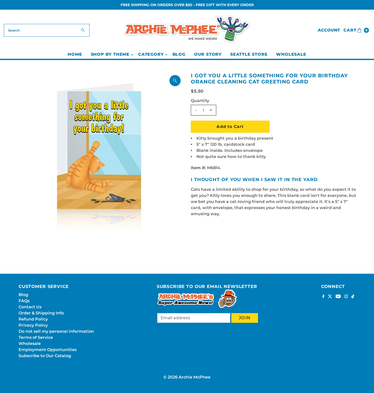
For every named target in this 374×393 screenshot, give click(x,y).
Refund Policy (33, 319)
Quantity (200, 100)
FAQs (24, 300)
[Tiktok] (352, 297)
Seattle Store (248, 54)
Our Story (208, 54)
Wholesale (291, 54)
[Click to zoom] (175, 80)
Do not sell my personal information (56, 331)
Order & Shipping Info (41, 313)
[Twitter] (330, 297)
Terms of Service (36, 337)
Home (75, 54)
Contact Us (30, 306)
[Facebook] (323, 297)
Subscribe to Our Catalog (45, 355)
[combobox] (47, 30)
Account (329, 30)
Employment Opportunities (48, 349)
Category (151, 54)
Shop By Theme (110, 54)
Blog (178, 54)
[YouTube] (338, 297)
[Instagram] (346, 297)
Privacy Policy (33, 325)
